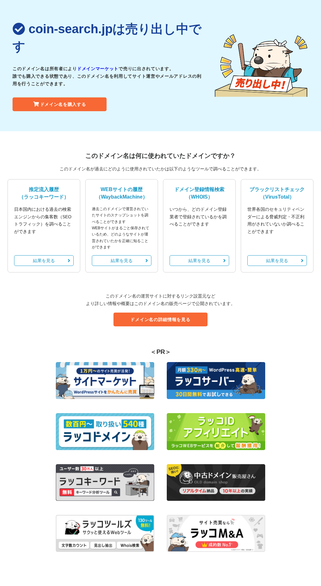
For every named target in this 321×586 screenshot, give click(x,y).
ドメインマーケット (97, 68)
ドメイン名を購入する (63, 104)
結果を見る (44, 260)
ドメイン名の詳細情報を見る (160, 319)
